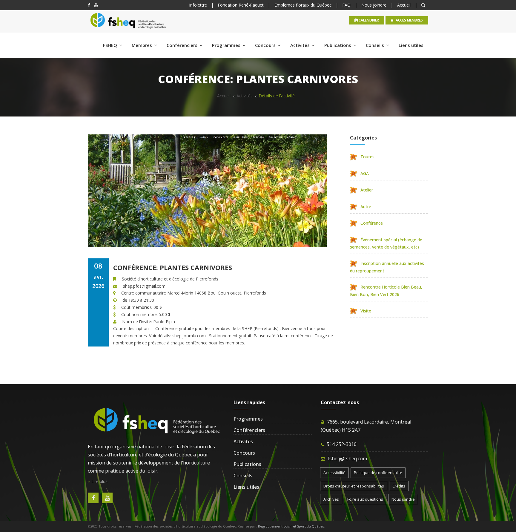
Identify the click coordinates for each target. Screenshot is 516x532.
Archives (331, 499)
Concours (266, 45)
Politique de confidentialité (378, 472)
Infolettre (198, 5)
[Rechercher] (424, 5)
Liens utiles (411, 45)
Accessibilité (334, 472)
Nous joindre (373, 5)
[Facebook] (89, 5)
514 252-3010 (342, 444)
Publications (338, 45)
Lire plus (99, 481)
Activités (300, 45)
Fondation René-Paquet (241, 5)
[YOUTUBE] (96, 5)
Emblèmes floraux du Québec (302, 5)
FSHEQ (110, 45)
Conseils (375, 45)
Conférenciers (183, 45)
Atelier (366, 190)
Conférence (371, 223)
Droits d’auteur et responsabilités (353, 486)
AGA (364, 173)
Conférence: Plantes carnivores (172, 267)
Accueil (404, 5)
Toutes (367, 157)
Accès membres (409, 20)
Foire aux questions (365, 499)
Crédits (398, 486)
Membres (142, 45)
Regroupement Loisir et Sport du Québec (291, 526)
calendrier (368, 20)
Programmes (227, 45)
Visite (365, 311)
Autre (365, 206)
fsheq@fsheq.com (347, 458)
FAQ (346, 5)
